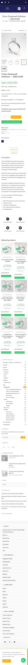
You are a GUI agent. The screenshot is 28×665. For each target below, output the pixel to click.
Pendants (5, 380)
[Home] (3, 21)
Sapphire (6, 378)
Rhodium (5, 574)
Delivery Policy (7, 618)
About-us (5, 535)
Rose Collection (9, 403)
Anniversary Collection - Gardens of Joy (12, 362)
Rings (8, 129)
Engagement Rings (7, 558)
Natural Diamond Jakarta (9, 580)
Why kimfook (6, 538)
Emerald (5, 374)
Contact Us (5, 547)
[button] (25, 2)
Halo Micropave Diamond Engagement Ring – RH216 (7, 336)
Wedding (6, 409)
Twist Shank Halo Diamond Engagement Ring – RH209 (20, 261)
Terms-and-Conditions (8, 633)
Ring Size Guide (7, 577)
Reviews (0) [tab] (14, 153)
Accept (6, 661)
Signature (5, 594)
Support (5, 604)
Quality (4, 597)
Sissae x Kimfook (7, 422)
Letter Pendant (7, 382)
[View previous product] (2, 30)
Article (4, 588)
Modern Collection (10, 418)
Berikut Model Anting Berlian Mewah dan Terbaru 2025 (14, 501)
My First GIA (9, 395)
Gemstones (5, 369)
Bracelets (5, 365)
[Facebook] (4, 447)
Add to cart (16, 117)
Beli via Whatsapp (6, 276)
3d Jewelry (5, 565)
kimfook (7, 137)
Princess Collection (10, 397)
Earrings (5, 367)
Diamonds (6, 371)
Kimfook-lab (6, 541)
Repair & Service (7, 568)
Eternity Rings (9, 401)
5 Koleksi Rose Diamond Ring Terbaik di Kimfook (12, 493)
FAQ (4, 550)
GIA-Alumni (6, 544)
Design (4, 601)
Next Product (21, 30)
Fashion (5, 399)
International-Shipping (8, 627)
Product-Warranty (7, 615)
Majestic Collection (10, 415)
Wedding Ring (6, 561)
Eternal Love (9, 411)
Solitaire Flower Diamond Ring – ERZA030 (21, 298)
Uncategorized (6, 424)
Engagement (13, 129)
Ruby (5, 376)
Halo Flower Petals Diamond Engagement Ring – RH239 (7, 298)
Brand (4, 591)
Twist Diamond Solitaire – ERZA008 (17, 21)
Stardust (8, 405)
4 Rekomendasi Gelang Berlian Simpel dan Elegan (12, 503)
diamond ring (7, 133)
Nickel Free (5, 571)
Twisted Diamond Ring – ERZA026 (7, 260)
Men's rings (6, 407)
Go (23, 437)
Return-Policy (6, 621)
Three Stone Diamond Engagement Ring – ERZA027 (20, 336)
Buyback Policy (6, 624)
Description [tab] (14, 149)
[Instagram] (8, 447)
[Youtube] (13, 447)
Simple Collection (10, 419)
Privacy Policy (6, 630)
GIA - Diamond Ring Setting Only (7, 257)
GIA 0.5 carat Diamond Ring (12, 391)
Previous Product (7, 30)
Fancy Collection (10, 413)
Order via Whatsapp (12, 122)
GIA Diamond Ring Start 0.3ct (13, 393)
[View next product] (25, 30)
